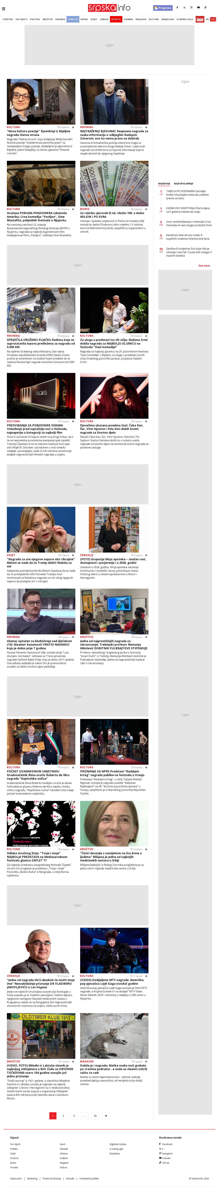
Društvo (48, 19)
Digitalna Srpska (118, 1144)
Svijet (94, 19)
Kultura (154, 19)
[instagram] (191, 7)
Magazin (141, 19)
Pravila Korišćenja (51, 1178)
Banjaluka (168, 19)
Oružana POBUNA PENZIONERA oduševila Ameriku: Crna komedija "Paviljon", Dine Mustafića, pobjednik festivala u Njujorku (37, 216)
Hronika (60, 19)
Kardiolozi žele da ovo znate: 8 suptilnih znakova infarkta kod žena (187, 236)
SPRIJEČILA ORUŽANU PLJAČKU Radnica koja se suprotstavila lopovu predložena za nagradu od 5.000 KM (41, 343)
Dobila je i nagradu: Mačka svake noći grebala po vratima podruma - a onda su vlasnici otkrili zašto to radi (113, 1069)
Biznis (84, 19)
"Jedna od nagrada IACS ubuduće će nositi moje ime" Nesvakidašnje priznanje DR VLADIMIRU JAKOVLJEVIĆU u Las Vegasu (41, 983)
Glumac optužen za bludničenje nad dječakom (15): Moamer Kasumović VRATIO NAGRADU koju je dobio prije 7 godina (39, 644)
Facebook (167, 1144)
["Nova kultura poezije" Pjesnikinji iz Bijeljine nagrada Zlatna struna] (41, 102)
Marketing (32, 1178)
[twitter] (184, 7)
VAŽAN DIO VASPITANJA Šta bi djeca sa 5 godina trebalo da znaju (188, 209)
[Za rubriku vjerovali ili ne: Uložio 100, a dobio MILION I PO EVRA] (114, 184)
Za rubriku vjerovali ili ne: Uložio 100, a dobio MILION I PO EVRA (112, 214)
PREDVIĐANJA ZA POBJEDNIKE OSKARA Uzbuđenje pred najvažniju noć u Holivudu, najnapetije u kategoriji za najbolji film (37, 429)
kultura (13, 127)
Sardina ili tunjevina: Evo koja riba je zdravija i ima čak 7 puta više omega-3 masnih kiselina (189, 252)
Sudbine (128, 19)
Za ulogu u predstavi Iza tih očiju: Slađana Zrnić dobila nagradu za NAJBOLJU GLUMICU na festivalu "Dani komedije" (114, 343)
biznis (84, 209)
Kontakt (70, 1178)
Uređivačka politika (89, 1178)
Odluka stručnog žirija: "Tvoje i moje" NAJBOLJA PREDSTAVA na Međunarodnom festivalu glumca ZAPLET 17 (37, 856)
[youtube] (198, 7)
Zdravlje (73, 19)
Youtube (166, 1158)
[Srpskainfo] (109, 8)
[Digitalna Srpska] (199, 19)
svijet (11, 555)
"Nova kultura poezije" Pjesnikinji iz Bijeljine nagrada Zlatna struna (38, 133)
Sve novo (204, 265)
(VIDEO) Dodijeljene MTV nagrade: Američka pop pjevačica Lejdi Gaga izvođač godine (112, 981)
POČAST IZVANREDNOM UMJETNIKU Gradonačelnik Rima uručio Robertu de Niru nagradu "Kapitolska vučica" (38, 774)
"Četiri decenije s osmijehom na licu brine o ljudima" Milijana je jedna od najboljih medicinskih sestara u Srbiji (111, 856)
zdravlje (86, 555)
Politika (35, 19)
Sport (62, 1144)
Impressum (16, 1178)
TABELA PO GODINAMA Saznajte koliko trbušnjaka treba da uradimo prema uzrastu (187, 194)
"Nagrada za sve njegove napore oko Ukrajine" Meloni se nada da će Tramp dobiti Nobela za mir (41, 562)
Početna (8, 19)
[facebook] (177, 7)
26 (95, 1116)
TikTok (165, 1162)
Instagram (167, 1153)
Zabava (104, 19)
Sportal (116, 19)
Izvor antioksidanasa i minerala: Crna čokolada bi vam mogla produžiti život (189, 223)
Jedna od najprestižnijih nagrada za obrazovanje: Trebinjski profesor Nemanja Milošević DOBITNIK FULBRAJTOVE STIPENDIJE (113, 644)
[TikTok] (205, 7)
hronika (86, 127)
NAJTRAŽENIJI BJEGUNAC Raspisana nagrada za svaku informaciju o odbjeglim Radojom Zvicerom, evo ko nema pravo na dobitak (114, 134)
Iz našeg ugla (185, 19)
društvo (86, 637)
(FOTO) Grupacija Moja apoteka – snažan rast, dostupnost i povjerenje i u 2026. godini (113, 561)
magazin (87, 1061)
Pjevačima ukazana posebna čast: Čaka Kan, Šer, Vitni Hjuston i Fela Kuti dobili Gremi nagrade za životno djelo (111, 429)
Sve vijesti (21, 19)
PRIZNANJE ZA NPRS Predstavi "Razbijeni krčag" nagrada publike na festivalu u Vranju (112, 773)
